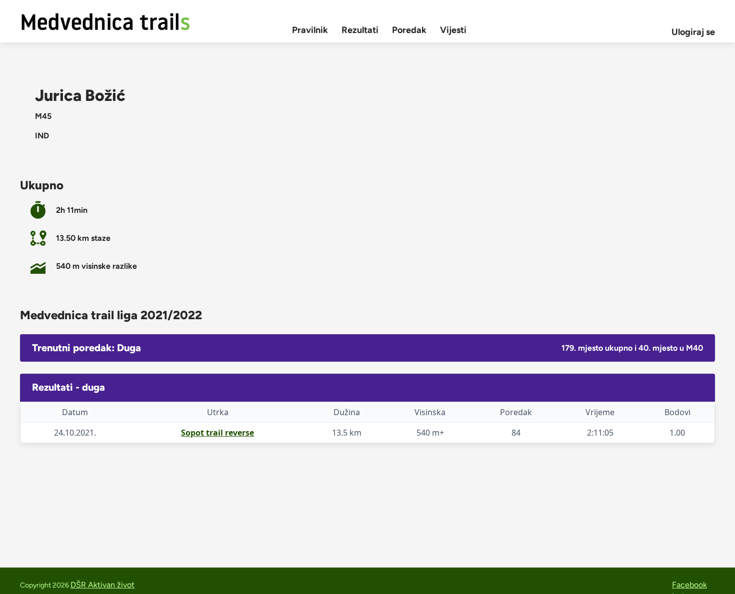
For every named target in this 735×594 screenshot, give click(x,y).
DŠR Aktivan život (102, 585)
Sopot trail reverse (217, 432)
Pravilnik (310, 29)
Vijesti (453, 29)
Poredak (409, 29)
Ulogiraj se (693, 31)
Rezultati (360, 29)
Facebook (689, 585)
